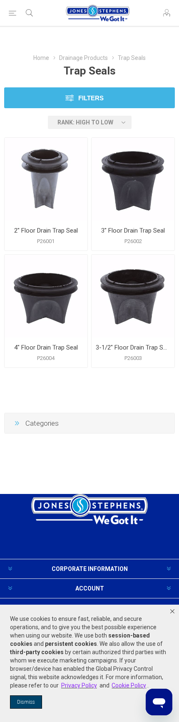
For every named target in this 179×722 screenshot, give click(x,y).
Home (41, 58)
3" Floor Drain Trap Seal (133, 230)
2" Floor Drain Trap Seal (46, 230)
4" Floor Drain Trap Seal (46, 347)
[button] (172, 611)
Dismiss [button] (26, 702)
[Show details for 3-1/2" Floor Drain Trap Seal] (133, 296)
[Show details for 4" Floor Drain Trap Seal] (46, 296)
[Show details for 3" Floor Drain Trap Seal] (133, 179)
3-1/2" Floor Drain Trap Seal (133, 347)
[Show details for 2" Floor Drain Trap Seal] (46, 179)
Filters (91, 98)
